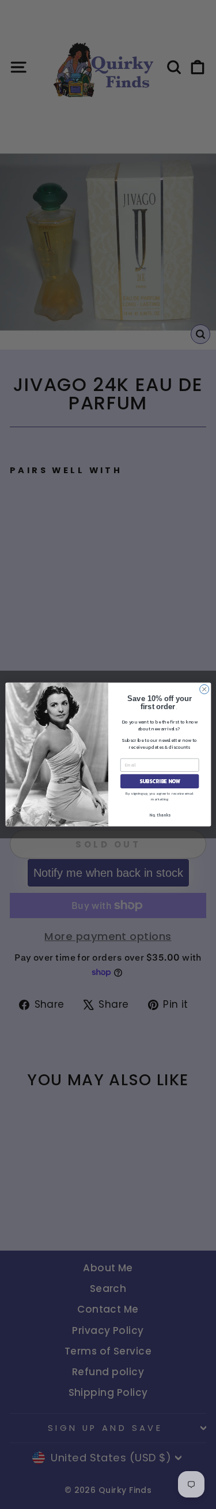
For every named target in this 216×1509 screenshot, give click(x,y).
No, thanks (159, 815)
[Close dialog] (204, 689)
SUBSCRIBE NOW (159, 781)
